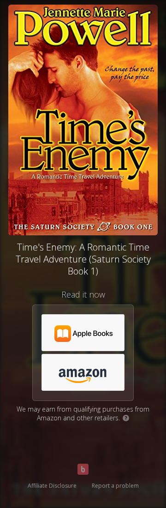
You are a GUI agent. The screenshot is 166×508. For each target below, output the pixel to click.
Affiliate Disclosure (52, 486)
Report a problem (115, 486)
